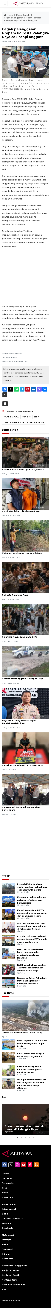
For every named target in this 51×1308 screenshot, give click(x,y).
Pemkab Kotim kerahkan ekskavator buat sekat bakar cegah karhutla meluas (32, 887)
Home (9, 15)
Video (5, 1192)
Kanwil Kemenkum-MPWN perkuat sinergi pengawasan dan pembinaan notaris (32, 913)
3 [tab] (25, 1137)
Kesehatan (7, 1259)
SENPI (37, 417)
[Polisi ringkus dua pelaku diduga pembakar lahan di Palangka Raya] (25, 494)
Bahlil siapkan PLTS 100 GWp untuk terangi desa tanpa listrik (32, 1043)
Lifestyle (6, 1240)
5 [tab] (33, 1137)
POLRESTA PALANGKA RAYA (20, 411)
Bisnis (5, 1214)
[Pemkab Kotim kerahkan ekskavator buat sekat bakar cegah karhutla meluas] (8, 888)
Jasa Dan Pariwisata (12, 1218)
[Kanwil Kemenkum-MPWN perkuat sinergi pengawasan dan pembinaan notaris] (8, 914)
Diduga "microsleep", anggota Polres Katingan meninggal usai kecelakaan (22, 551)
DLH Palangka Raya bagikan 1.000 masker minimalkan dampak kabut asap (31, 968)
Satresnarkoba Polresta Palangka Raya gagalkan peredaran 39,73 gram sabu (23, 764)
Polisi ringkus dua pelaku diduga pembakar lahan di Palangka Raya (21, 509)
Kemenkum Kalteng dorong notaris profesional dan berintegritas (31, 900)
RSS (4, 1289)
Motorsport (8, 1235)
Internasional (9, 1209)
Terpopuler (8, 1183)
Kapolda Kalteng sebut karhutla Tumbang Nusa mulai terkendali (29, 1069)
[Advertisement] (25, 276)
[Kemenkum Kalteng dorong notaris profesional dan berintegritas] (8, 901)
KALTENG (26, 417)
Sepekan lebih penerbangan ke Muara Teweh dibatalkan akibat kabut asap (23, 1031)
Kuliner (5, 1244)
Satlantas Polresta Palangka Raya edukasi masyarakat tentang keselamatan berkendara (25, 807)
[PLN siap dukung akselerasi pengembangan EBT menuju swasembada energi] (8, 940)
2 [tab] (21, 1137)
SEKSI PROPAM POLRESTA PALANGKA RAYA (24, 423)
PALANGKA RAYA (11, 417)
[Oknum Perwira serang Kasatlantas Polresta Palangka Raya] (25, 577)
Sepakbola (7, 1228)
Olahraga (6, 1223)
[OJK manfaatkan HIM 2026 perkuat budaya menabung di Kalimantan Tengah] (8, 927)
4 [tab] (29, 1137)
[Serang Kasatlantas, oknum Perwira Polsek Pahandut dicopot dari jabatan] (25, 452)
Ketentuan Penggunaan (14, 1265)
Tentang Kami (9, 1280)
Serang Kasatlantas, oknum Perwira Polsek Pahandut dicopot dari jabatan (23, 468)
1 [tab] (17, 1137)
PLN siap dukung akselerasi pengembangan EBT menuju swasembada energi (32, 939)
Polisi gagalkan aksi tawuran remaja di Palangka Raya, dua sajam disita (23, 635)
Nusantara (7, 1197)
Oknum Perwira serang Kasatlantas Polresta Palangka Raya (21, 593)
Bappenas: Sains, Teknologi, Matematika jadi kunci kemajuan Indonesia (32, 981)
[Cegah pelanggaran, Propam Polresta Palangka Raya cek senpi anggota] (25, 1015)
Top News (8, 993)
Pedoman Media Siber (13, 1284)
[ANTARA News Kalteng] (28, 3)
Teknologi (7, 1249)
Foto (4, 1097)
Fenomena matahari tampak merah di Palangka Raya (24, 1128)
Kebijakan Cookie (11, 1275)
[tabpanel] (25, 1119)
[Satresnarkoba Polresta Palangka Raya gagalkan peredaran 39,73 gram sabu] (25, 748)
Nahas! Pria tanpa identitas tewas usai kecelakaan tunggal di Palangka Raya (23, 677)
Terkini (5, 1173)
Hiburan (6, 1254)
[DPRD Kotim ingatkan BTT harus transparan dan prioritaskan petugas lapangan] (8, 953)
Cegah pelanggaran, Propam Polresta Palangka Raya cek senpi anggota (22, 19)
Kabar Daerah (23, 15)
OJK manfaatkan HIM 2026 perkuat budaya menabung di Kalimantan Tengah (31, 926)
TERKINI (6, 876)
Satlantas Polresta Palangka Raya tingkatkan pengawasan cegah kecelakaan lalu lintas (20, 720)
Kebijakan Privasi (10, 1270)
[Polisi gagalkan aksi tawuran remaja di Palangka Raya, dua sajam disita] (25, 619)
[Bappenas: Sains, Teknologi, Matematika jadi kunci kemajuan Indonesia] (8, 982)
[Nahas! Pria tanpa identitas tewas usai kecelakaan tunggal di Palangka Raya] (25, 661)
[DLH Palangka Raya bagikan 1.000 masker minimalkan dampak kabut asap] (8, 969)
